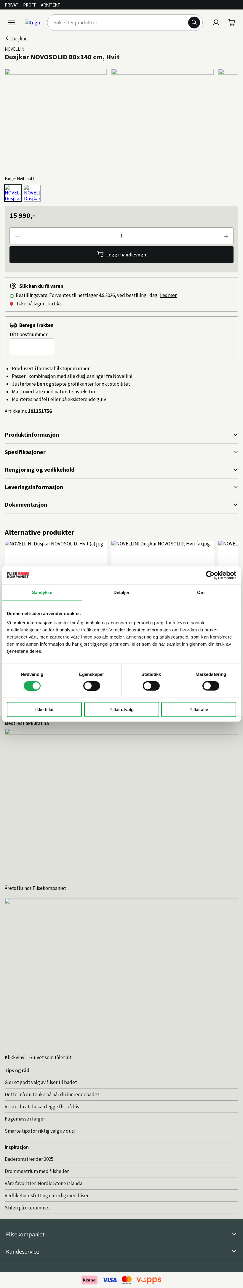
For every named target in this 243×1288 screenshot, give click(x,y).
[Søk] (194, 22)
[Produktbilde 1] (56, 120)
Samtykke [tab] (42, 592)
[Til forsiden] (32, 22)
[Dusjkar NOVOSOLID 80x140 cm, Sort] (32, 193)
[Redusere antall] (17, 235)
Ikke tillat (44, 709)
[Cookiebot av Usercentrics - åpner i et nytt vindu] (210, 575)
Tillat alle (199, 709)
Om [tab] (200, 592)
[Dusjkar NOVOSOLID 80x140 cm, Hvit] (13, 193)
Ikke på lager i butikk (39, 303)
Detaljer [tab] (121, 592)
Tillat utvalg (122, 709)
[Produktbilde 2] (162, 120)
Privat (11, 5)
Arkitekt (50, 5)
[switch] (91, 685)
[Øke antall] (225, 235)
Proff (29, 5)
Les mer (168, 295)
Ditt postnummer (28, 334)
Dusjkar (18, 38)
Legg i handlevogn (126, 254)
